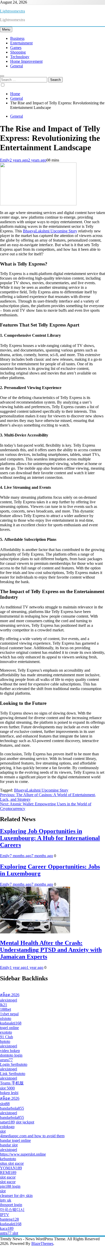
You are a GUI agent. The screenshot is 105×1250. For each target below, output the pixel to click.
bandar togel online (15, 1140)
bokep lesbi (9, 1093)
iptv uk (5, 1200)
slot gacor (8, 1177)
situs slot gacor (12, 1163)
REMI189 (8, 1172)
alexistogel (8, 1000)
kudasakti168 (10, 1023)
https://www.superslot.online (23, 1154)
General (16, 66)
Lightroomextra (12, 11)
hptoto (5, 1041)
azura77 (6, 1060)
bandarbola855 (12, 1108)
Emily (5, 160)
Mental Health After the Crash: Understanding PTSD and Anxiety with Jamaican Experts (51, 950)
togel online (9, 1028)
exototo (6, 1032)
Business (17, 38)
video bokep (10, 1050)
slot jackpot (25, 1122)
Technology (19, 57)
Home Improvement (26, 61)
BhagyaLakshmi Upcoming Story (50, 231)
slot (3, 1131)
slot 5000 (7, 1088)
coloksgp (7, 1126)
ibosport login (11, 1205)
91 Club (6, 1037)
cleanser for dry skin (16, 1195)
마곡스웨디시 (12, 1209)
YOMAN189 (11, 1168)
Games (15, 47)
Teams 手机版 (12, 1083)
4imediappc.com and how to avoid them (32, 1136)
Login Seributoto (13, 1064)
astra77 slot (9, 1233)
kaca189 (7, 1228)
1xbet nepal (9, 1014)
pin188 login (10, 1186)
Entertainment (21, 43)
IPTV (4, 1214)
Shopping (18, 52)
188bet (5, 1009)
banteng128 (9, 1219)
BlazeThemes (42, 1243)
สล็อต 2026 (9, 995)
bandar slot (9, 1145)
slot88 (5, 1104)
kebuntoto (8, 1159)
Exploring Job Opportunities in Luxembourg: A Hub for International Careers (50, 838)
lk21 (3, 1005)
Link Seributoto (12, 1073)
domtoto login (11, 1055)
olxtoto (5, 1018)
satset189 (7, 1122)
